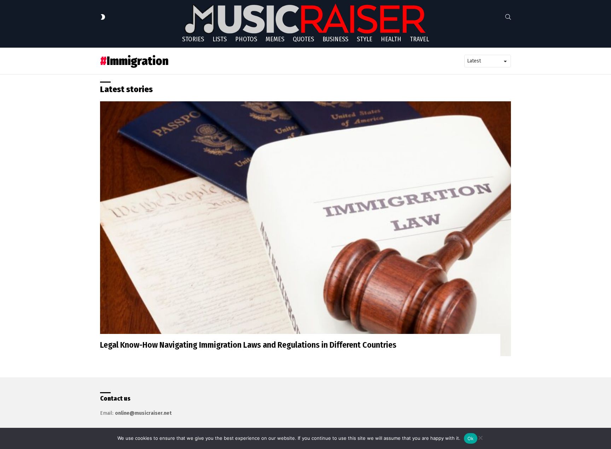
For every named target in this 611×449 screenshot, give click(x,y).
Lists (220, 39)
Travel (419, 39)
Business (335, 39)
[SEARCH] (508, 17)
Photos (246, 39)
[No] (480, 436)
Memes (275, 39)
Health (391, 39)
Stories (193, 39)
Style (364, 39)
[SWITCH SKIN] (103, 17)
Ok (470, 438)
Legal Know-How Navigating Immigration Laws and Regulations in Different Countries (248, 345)
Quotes (303, 39)
